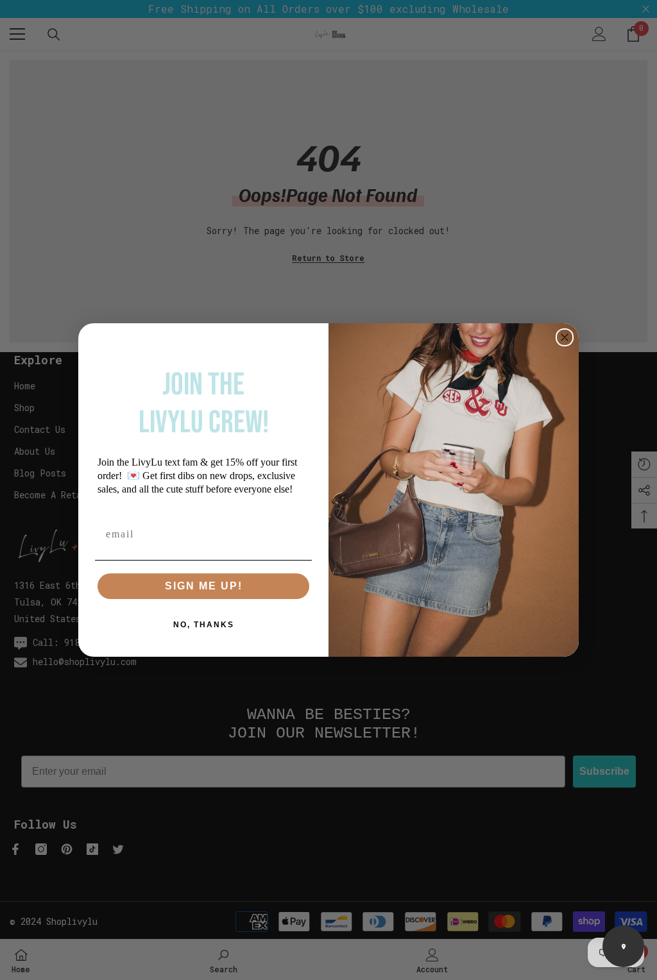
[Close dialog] (564, 337)
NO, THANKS (203, 624)
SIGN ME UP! (204, 585)
